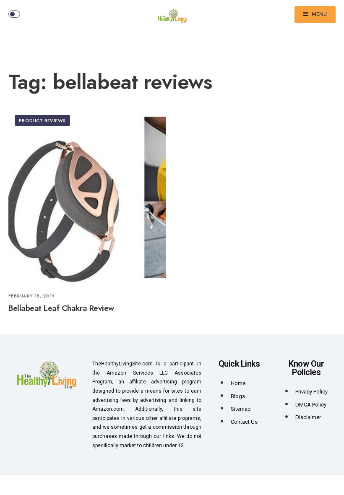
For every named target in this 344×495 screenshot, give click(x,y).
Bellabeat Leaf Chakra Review (61, 308)
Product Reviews (42, 120)
